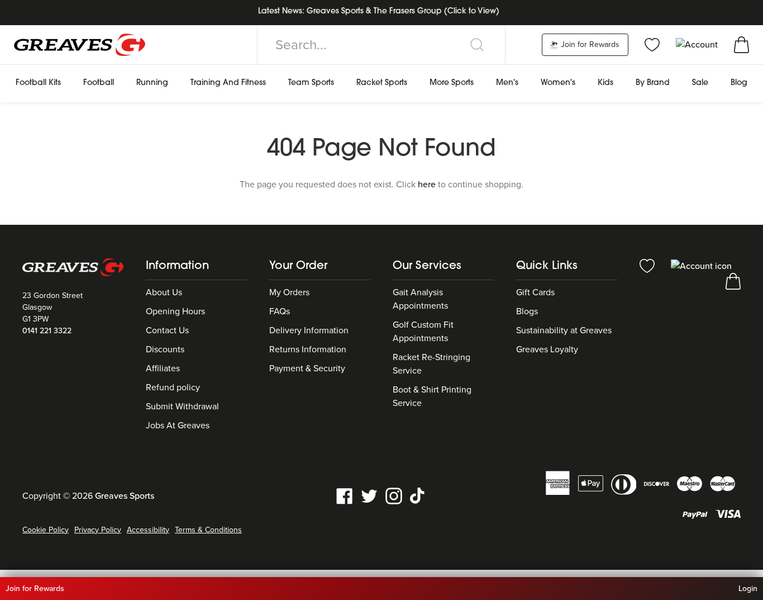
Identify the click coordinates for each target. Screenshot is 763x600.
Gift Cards (535, 292)
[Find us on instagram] (393, 494)
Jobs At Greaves (177, 425)
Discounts (165, 349)
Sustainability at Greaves (564, 330)
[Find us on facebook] (344, 494)
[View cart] (741, 44)
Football (98, 83)
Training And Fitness (228, 83)
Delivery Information (309, 330)
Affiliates (163, 368)
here (427, 184)
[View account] (701, 265)
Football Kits (38, 83)
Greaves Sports (124, 496)
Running (152, 83)
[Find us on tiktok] (418, 494)
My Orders (289, 292)
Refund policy (173, 387)
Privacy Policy (97, 530)
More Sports (452, 83)
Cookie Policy (45, 530)
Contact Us (167, 330)
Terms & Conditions (208, 530)
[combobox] (381, 45)
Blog (739, 83)
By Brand (653, 83)
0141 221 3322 (46, 331)
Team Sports (311, 83)
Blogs (527, 311)
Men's (507, 83)
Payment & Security (307, 368)
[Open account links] (698, 44)
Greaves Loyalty (547, 349)
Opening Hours (175, 311)
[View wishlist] (652, 44)
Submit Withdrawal (182, 406)
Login (747, 588)
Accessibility (148, 530)
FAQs (279, 311)
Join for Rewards (589, 44)
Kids (605, 83)
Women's (558, 83)
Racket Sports (381, 83)
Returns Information (307, 349)
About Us (164, 292)
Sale (700, 83)
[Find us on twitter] (369, 494)
